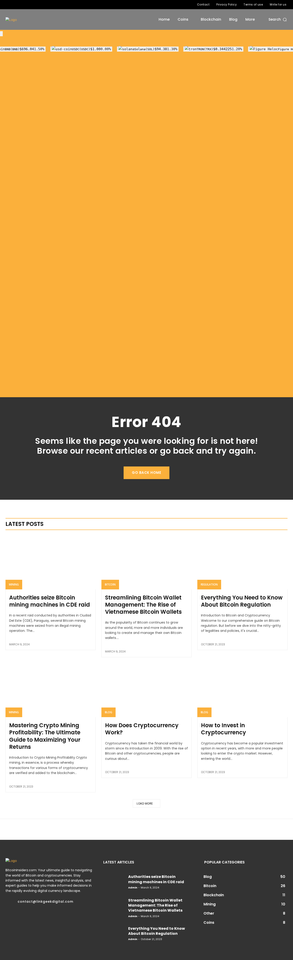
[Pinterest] (25, 915)
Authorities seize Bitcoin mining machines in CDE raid (49, 601)
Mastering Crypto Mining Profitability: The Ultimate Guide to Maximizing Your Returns (44, 736)
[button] (278, 19)
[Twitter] (22, 4)
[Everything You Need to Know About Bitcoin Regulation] (242, 562)
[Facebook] (8, 4)
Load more (145, 803)
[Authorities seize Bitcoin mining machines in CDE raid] (50, 562)
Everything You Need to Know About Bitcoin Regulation (241, 601)
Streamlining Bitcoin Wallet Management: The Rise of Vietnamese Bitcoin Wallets (143, 605)
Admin (132, 887)
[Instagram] (15, 4)
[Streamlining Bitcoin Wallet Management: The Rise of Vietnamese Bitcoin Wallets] (146, 562)
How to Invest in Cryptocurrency (223, 728)
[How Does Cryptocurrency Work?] (146, 690)
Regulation (209, 584)
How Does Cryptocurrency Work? (142, 728)
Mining (14, 584)
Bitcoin (110, 584)
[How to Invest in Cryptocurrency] (242, 690)
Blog (108, 712)
